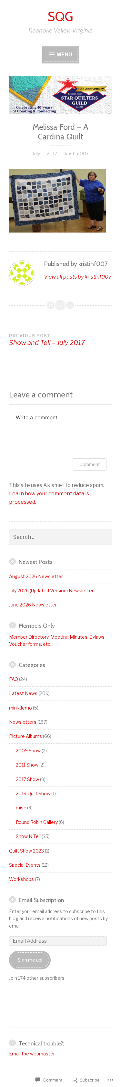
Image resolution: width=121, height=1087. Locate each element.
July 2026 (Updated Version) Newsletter (51, 590)
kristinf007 (77, 153)
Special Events (25, 865)
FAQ (13, 679)
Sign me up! (30, 960)
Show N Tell (28, 836)
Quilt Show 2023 (26, 850)
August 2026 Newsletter (36, 576)
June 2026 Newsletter (33, 604)
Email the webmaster (32, 1053)
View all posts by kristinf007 (78, 277)
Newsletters (22, 722)
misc (21, 807)
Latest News (23, 693)
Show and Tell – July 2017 (47, 340)
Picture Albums (25, 736)
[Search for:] (60, 537)
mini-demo (20, 707)
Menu (63, 55)
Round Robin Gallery (37, 822)
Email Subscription (41, 900)
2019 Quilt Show (33, 793)
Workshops (21, 879)
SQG (60, 16)
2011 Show (27, 765)
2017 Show (27, 779)
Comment (89, 464)
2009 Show (28, 750)
